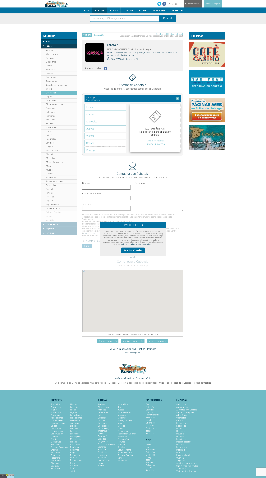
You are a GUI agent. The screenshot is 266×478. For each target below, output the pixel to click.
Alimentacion (52, 54)
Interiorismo (75, 420)
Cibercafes (150, 455)
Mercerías (50, 158)
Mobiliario (180, 450)
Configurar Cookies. (144, 244)
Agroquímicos (182, 407)
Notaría (73, 442)
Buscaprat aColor (144, 378)
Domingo (91, 150)
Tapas (148, 431)
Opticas (49, 174)
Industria (180, 434)
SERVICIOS (128, 10)
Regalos (49, 201)
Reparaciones (76, 460)
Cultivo (49, 89)
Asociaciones (57, 418)
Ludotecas (75, 434)
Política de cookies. (128, 244)
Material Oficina (53, 150)
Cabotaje (112, 45)
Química (180, 458)
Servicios (49, 232)
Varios (49, 216)
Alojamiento (56, 407)
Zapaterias (51, 220)
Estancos (50, 112)
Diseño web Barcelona (124, 378)
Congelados (51, 81)
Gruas (179, 428)
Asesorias (55, 415)
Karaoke (149, 462)
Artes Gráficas (182, 415)
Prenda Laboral (183, 455)
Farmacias (55, 452)
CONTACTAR (177, 10)
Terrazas (150, 433)
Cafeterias (150, 452)
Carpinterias (56, 428)
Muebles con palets (132, 353)
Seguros (74, 466)
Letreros (73, 426)
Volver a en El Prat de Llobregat (133, 349)
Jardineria (74, 423)
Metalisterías (75, 439)
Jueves (90, 128)
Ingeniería (74, 412)
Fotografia (55, 458)
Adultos (49, 50)
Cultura (179, 420)
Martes (90, 114)
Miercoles (91, 121)
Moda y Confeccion (54, 162)
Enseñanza (56, 450)
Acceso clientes (193, 4)
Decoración (51, 93)
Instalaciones (76, 418)
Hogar (49, 131)
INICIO (86, 10)
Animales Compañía (185, 412)
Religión (73, 452)
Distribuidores (182, 423)
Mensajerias (75, 436)
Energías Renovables (60, 447)
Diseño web (56, 442)
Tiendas (49, 45)
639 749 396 (117, 59)
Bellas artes (51, 62)
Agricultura (181, 404)
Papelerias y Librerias (55, 181)
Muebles (49, 170)
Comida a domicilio (150, 411)
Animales (50, 58)
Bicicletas (50, 70)
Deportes (50, 97)
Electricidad (56, 444)
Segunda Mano (52, 204)
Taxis (72, 471)
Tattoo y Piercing (53, 212)
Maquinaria (181, 439)
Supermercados (53, 208)
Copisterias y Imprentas (56, 85)
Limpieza (74, 428)
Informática (51, 139)
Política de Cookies (202, 383)
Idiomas (73, 404)
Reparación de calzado (76, 456)
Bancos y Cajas (58, 423)
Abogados (55, 404)
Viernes (90, 135)
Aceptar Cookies (133, 250)
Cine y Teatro (149, 458)
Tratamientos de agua (186, 471)
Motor (49, 166)
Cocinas (49, 73)
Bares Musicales (150, 448)
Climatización (57, 431)
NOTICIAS (143, 10)
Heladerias (150, 417)
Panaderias (51, 177)
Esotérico (50, 108)
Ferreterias (50, 116)
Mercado (50, 154)
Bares (148, 444)
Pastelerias (51, 185)
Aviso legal (164, 383)
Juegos (49, 147)
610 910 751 (133, 59)
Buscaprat (10, 477)
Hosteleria (55, 468)
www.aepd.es (89, 233)
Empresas (49, 228)
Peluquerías (75, 444)
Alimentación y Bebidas (186, 410)
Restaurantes (51, 224)
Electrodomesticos (54, 104)
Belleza (49, 66)
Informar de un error (158, 341)
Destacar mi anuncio (108, 341)
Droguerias (51, 100)
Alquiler (54, 410)
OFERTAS (114, 10)
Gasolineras (56, 460)
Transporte (181, 468)
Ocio (47, 41)
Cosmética (181, 418)
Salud (72, 463)
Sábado (90, 143)
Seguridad (180, 460)
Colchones (51, 77)
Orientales (150, 423)
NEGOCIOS (99, 10)
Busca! (167, 18)
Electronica (181, 426)
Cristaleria (55, 436)
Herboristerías (52, 127)
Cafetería (150, 407)
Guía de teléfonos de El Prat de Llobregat (108, 383)
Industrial (74, 407)
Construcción (57, 434)
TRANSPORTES (159, 10)
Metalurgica (181, 447)
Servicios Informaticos (186, 463)
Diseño (54, 439)
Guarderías (56, 466)
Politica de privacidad (181, 383)
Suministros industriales (187, 466)
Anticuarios (56, 412)
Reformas (74, 450)
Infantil (49, 135)
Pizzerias (150, 425)
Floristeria (50, 120)
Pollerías (50, 197)
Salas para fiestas (150, 466)
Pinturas (49, 193)
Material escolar (183, 442)
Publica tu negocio (213, 4)
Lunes (89, 107)
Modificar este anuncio (133, 341)
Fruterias (50, 123)
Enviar (87, 246)
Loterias (73, 431)
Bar (147, 404)
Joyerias (50, 143)
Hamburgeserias (151, 415)
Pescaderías (51, 189)
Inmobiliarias (76, 415)
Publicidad (74, 447)
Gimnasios (56, 463)
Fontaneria (55, 455)
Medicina (180, 444)
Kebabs (149, 420)
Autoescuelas (57, 420)
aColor (3, 477)
